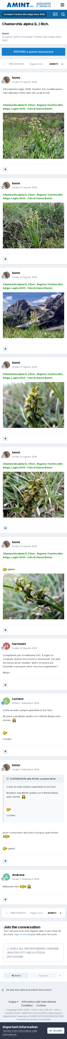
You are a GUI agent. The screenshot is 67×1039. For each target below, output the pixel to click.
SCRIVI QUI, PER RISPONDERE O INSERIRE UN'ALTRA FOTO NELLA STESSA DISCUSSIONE (33, 952)
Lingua (13, 1001)
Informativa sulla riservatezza (39, 1001)
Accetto (57, 1030)
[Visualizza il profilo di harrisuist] (6, 646)
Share (17, 975)
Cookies (41, 1005)
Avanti (53, 64)
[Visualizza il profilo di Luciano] (6, 701)
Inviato (24, 81)
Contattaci (27, 1005)
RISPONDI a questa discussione (33, 51)
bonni (5, 33)
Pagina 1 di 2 (37, 64)
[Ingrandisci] (5, 569)
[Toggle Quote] (8, 778)
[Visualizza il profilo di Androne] (6, 877)
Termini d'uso (10, 1030)
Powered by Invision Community (34, 1019)
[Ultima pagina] (62, 64)
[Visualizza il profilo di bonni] (6, 80)
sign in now (20, 934)
